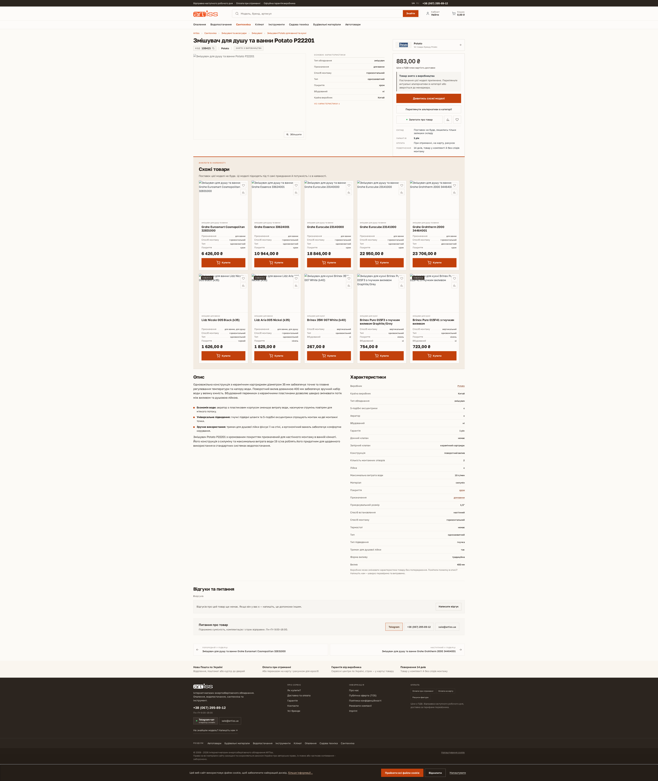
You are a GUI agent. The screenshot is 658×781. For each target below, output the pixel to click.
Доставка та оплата (298, 695)
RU (417, 3)
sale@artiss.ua (447, 626)
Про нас (354, 690)
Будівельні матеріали (237, 743)
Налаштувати (458, 772)
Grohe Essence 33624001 (271, 227)
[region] (249, 96)
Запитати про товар (421, 119)
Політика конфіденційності (365, 700)
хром (462, 490)
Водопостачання (262, 743)
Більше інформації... (300, 772)
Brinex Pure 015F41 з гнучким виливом (433, 321)
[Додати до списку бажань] (457, 120)
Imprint (353, 710)
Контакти (293, 705)
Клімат (298, 743)
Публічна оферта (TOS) (362, 695)
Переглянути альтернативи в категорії (429, 109)
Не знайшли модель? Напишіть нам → (215, 730)
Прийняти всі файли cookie (402, 772)
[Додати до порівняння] (448, 120)
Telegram (394, 626)
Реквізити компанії (360, 705)
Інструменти (283, 743)
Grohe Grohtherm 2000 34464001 (428, 228)
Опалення (310, 743)
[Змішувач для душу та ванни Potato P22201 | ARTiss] (249, 96)
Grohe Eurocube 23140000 (325, 227)
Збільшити (296, 134)
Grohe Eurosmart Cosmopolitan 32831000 (223, 228)
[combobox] (321, 13)
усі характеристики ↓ (327, 103)
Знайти (410, 13)
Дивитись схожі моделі (429, 98)
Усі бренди (293, 710)
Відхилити (435, 772)
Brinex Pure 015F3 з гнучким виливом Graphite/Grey (380, 321)
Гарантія (292, 700)
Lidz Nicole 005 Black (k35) (220, 320)
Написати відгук (449, 606)
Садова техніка (329, 743)
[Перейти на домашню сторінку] (209, 13)
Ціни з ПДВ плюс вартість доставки (415, 67)
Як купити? (294, 690)
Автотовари (214, 743)
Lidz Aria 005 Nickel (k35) (272, 320)
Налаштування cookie (453, 752)
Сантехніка (347, 743)
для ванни (459, 497)
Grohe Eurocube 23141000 (378, 227)
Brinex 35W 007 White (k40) (326, 320)
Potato (461, 386)
